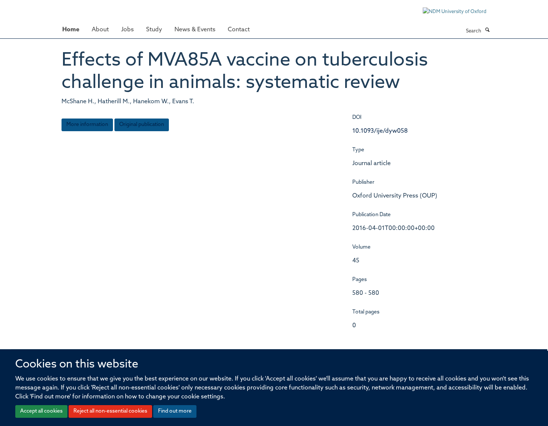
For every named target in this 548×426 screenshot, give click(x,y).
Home (70, 30)
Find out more (175, 411)
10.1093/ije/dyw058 (380, 131)
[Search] (487, 30)
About (100, 30)
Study (154, 30)
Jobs (127, 30)
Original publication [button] (141, 124)
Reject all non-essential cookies (110, 411)
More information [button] (87, 124)
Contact (239, 30)
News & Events (194, 30)
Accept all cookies (41, 411)
